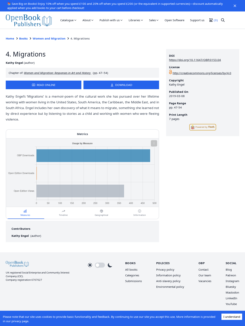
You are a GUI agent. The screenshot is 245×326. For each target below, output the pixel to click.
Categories (132, 275)
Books (23, 38)
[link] (29, 20)
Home (10, 38)
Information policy (168, 275)
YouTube (231, 304)
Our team (204, 275)
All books (131, 269)
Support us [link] (197, 20)
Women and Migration (49, 38)
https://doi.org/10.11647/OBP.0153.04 (195, 60)
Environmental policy (170, 287)
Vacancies (204, 281)
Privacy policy (165, 269)
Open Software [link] (174, 20)
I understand (231, 317)
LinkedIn (231, 298)
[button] (235, 6)
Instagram (232, 281)
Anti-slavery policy (168, 281)
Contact (203, 269)
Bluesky (231, 287)
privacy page (19, 321)
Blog (229, 269)
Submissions (133, 281)
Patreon (231, 275)
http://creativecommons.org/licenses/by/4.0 (202, 73)
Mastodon (232, 292)
